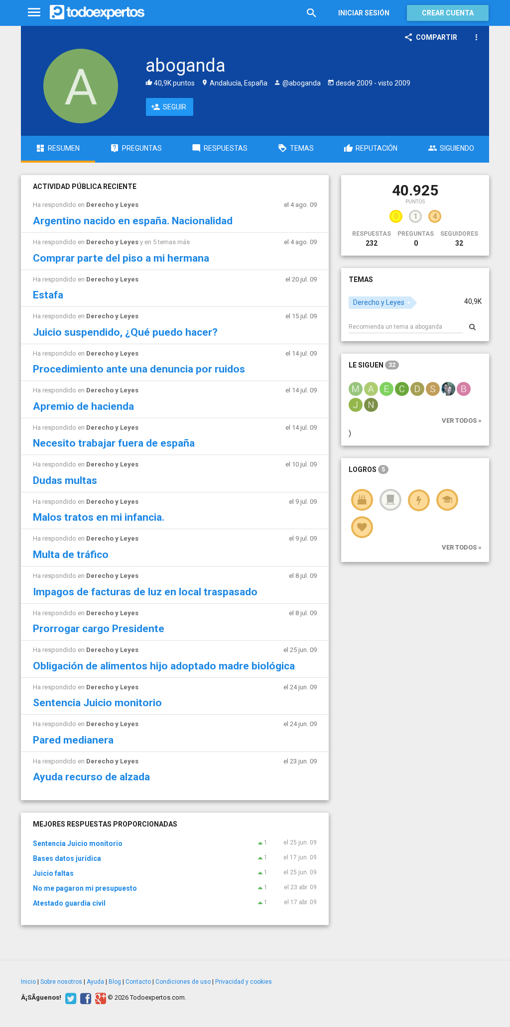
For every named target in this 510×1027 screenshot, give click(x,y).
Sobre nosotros (61, 981)
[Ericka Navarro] (386, 388)
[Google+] (99, 997)
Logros (367, 469)
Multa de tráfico (71, 554)
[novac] (371, 404)
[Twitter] (69, 997)
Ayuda (95, 981)
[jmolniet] (356, 404)
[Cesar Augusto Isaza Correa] (402, 388)
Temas (361, 279)
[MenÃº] (34, 12)
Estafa (48, 295)
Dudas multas (65, 480)
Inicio (28, 981)
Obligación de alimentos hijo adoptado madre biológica (164, 666)
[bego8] (464, 388)
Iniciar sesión (363, 13)
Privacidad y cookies (243, 981)
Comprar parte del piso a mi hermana (121, 258)
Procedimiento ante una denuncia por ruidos (139, 369)
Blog (115, 981)
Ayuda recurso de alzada (91, 777)
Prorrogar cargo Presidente (98, 629)
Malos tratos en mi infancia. (98, 517)
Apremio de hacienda (83, 406)
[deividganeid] (417, 388)
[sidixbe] (433, 388)
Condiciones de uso (183, 981)
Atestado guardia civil (69, 903)
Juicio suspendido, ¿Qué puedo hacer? (125, 332)
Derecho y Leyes (112, 204)
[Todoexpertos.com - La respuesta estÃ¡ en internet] (97, 12)
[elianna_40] (448, 388)
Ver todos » (462, 420)
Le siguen (372, 365)
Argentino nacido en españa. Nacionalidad (133, 221)
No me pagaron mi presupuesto (85, 888)
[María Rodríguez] (356, 388)
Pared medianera (73, 740)
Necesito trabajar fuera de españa (114, 443)
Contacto (138, 981)
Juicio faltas (53, 873)
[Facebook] (84, 997)
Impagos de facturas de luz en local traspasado (145, 592)
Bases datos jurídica (67, 858)
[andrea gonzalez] (371, 388)
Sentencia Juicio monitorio (97, 703)
